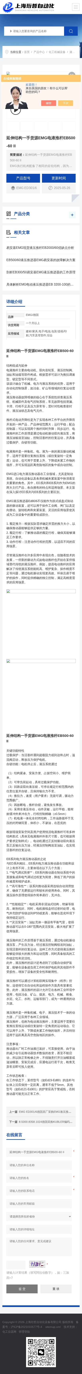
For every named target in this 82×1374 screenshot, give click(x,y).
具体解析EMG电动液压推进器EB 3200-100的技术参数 (40, 284)
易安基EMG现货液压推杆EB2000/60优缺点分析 (40, 247)
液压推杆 (75, 52)
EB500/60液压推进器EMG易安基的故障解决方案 (40, 260)
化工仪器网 (9, 1331)
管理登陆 (24, 1331)
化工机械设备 (57, 52)
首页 (27, 52)
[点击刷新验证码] (37, 1264)
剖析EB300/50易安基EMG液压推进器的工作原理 (40, 272)
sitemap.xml (53, 1326)
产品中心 (39, 52)
